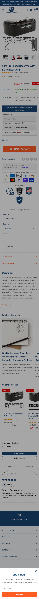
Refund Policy (7, 256)
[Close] (36, 570)
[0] (35, 10)
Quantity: (5, 140)
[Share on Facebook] (23, 158)
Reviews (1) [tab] (11, 466)
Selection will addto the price (17, 132)
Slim (3, 76)
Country (6, 214)
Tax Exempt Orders (8, 263)
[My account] (31, 10)
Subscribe (19, 594)
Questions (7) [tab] (28, 466)
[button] (7, 72)
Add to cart (22, 149)
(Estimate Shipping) (24, 100)
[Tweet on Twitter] (31, 158)
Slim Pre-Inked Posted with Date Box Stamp (13, 414)
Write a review (19, 454)
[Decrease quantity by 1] (12, 140)
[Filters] (4, 473)
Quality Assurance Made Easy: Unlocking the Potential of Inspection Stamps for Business (17, 356)
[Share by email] (35, 158)
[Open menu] (3, 10)
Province (6, 224)
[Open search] (27, 10)
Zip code (6, 234)
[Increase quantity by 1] (23, 140)
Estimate (9, 247)
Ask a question (19, 458)
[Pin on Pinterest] (27, 158)
